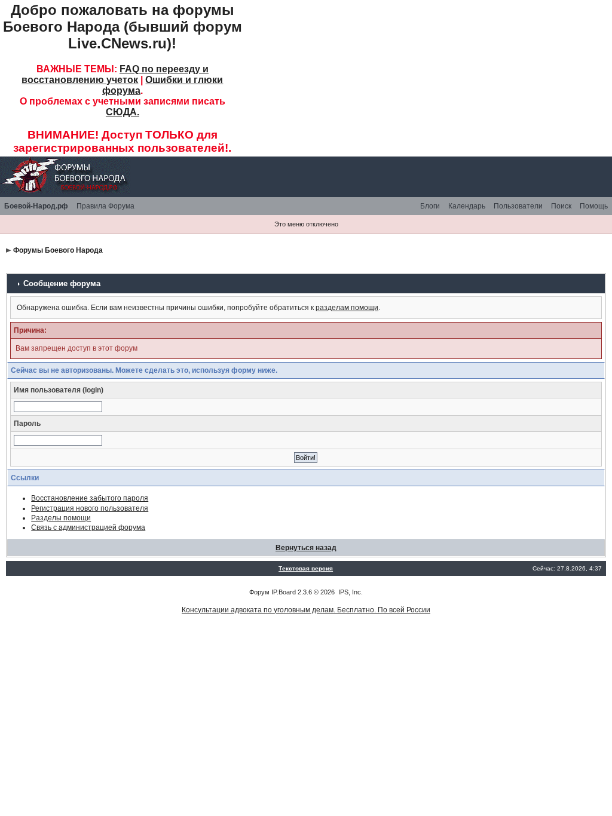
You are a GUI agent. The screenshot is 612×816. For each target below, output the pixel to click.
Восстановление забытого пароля (89, 498)
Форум (259, 592)
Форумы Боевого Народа (58, 250)
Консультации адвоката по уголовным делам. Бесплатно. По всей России (306, 610)
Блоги (430, 206)
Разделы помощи (61, 518)
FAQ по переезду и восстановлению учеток (115, 74)
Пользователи (518, 206)
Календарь (466, 206)
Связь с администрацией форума (88, 527)
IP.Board (283, 592)
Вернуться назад (306, 548)
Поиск (561, 206)
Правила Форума (105, 206)
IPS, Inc (349, 592)
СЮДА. (122, 112)
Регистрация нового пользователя (89, 508)
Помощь (594, 206)
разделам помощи (347, 307)
